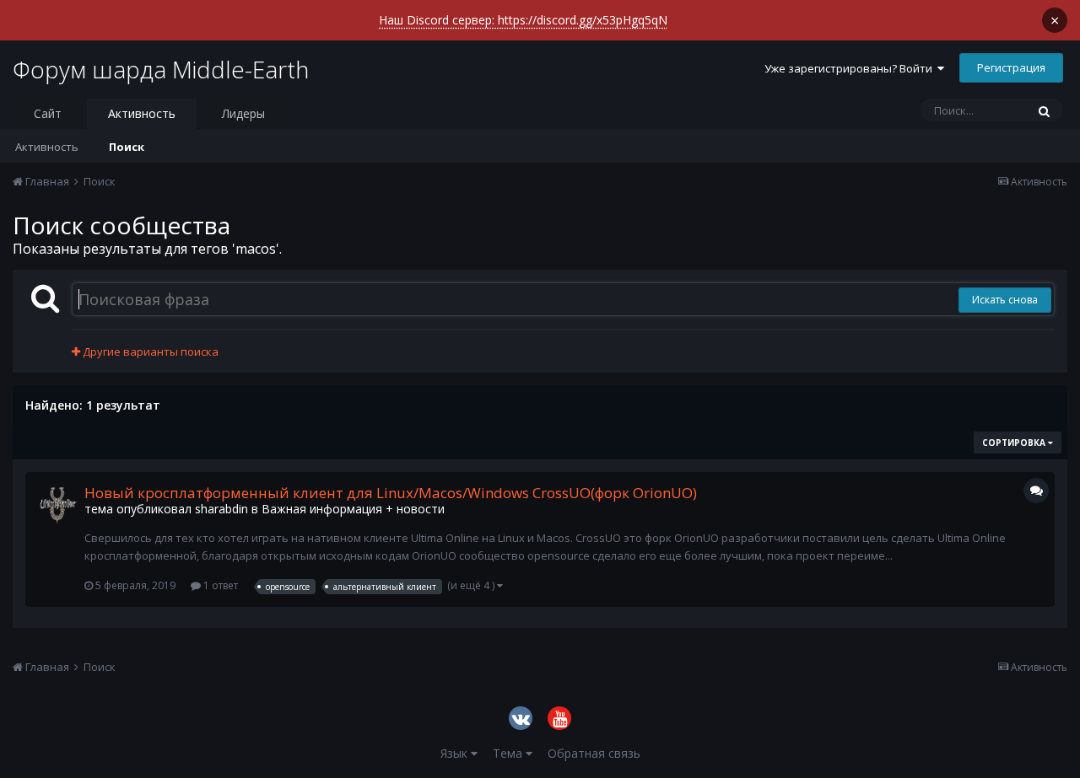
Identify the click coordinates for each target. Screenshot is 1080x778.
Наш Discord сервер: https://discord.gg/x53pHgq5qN (523, 20)
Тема (509, 753)
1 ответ (219, 585)
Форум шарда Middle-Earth (161, 69)
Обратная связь (594, 753)
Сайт (48, 113)
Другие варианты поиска (149, 351)
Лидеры (243, 113)
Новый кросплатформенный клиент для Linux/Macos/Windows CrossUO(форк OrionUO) (390, 492)
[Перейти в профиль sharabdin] (58, 504)
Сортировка (1015, 442)
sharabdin (221, 509)
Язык (455, 753)
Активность (142, 113)
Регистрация (1011, 67)
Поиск (126, 146)
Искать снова (1005, 299)
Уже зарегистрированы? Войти (850, 68)
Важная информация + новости (353, 509)
